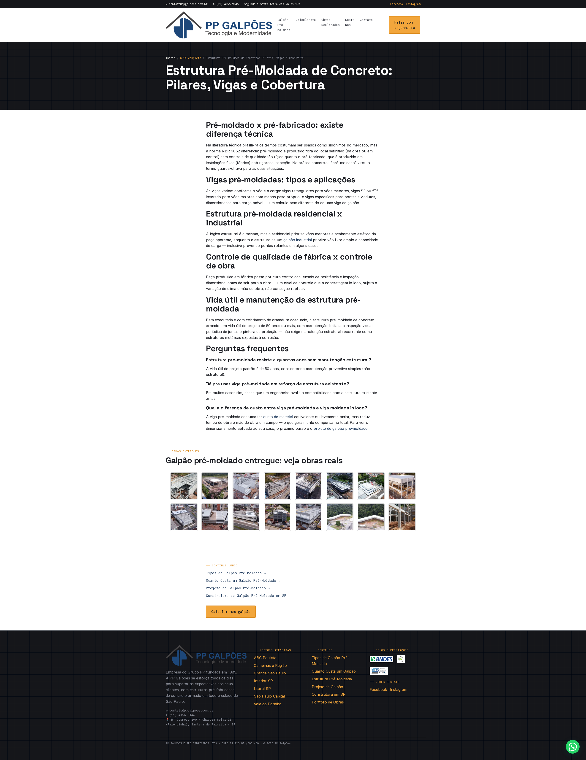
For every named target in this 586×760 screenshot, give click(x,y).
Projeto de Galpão (327, 686)
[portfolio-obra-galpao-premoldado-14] (339, 517)
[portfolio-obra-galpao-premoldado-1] (184, 486)
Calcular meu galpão (230, 611)
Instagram (413, 4)
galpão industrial (297, 240)
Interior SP (263, 681)
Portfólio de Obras (328, 702)
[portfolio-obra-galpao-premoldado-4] (277, 486)
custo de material (278, 416)
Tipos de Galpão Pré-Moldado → (236, 573)
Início (170, 58)
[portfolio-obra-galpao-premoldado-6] (339, 486)
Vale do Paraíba (267, 704)
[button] (573, 747)
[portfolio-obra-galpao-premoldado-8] (402, 486)
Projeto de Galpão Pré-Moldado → (238, 588)
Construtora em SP (328, 694)
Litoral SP (262, 688)
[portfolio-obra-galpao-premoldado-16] (402, 517)
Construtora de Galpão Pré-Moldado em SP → (248, 595)
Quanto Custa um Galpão (334, 671)
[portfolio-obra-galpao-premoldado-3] (246, 486)
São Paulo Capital (269, 696)
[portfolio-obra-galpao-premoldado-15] (371, 517)
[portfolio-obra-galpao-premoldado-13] (308, 517)
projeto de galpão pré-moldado (341, 428)
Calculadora (306, 20)
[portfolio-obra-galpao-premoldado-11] (246, 517)
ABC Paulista (265, 657)
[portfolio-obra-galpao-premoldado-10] (215, 517)
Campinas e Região (270, 665)
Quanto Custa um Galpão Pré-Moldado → (243, 580)
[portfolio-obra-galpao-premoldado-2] (215, 486)
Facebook (396, 4)
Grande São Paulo (270, 673)
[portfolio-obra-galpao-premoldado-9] (184, 517)
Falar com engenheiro (404, 25)
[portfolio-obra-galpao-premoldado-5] (308, 486)
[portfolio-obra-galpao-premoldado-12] (277, 517)
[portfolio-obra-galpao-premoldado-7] (371, 486)
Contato (366, 20)
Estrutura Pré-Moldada (332, 679)
